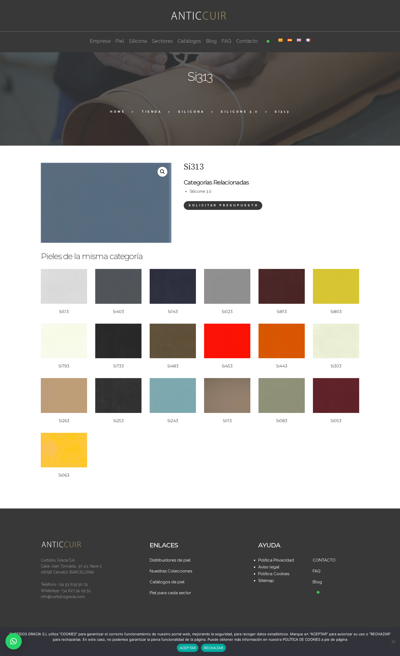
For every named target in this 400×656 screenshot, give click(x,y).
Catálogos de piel (167, 582)
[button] (162, 172)
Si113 (227, 420)
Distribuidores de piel (170, 560)
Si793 (64, 366)
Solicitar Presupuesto (224, 205)
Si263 (64, 420)
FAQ (317, 571)
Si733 (118, 366)
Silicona (191, 112)
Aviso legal (268, 567)
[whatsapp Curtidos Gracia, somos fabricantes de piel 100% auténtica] (318, 592)
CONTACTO (324, 560)
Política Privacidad (276, 560)
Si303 (336, 366)
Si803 (336, 311)
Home (117, 112)
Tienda (151, 112)
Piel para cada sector (170, 592)
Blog (317, 582)
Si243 (172, 420)
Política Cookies (273, 573)
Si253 (118, 420)
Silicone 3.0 (239, 112)
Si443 (281, 366)
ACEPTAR (188, 648)
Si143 (173, 311)
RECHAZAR (213, 648)
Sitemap (266, 580)
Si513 (64, 311)
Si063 (64, 475)
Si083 (281, 420)
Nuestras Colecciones (171, 571)
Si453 (227, 366)
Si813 (282, 311)
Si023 (227, 311)
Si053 (336, 420)
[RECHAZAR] (393, 641)
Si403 (118, 311)
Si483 (173, 366)
